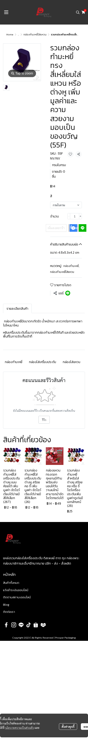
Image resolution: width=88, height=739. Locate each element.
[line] (21, 625)
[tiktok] (28, 625)
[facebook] (6, 625)
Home (9, 34)
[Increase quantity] (80, 216)
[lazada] (43, 625)
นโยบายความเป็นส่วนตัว (19, 727)
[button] (78, 12)
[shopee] (36, 625)
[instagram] (13, 625)
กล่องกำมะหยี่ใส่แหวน (35, 34)
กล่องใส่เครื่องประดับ (42, 361)
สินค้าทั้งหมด (11, 582)
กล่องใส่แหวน (71, 361)
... (18, 34)
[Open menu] (6, 12)
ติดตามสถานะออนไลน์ (17, 597)
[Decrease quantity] (69, 216)
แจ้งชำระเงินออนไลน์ (15, 590)
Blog (6, 604)
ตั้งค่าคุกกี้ (68, 726)
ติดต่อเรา (9, 611)
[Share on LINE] (67, 293)
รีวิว (44, 420)
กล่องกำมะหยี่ (71, 266)
